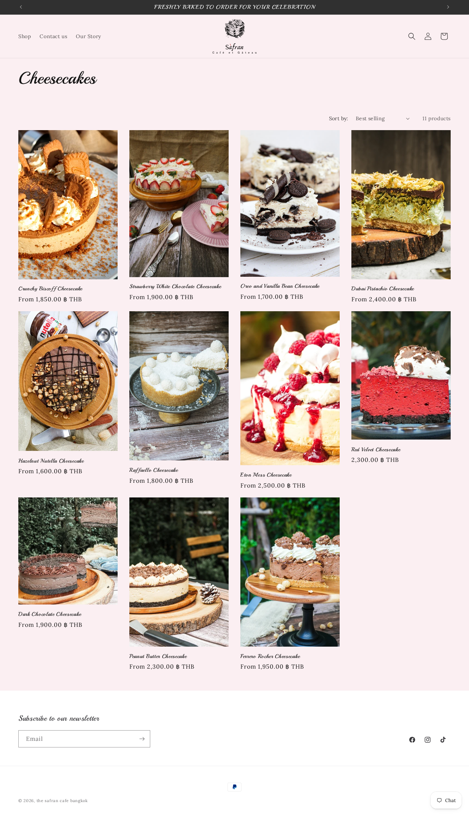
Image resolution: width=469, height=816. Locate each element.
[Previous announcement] (21, 7)
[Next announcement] (448, 7)
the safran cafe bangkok (62, 800)
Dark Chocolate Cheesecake (49, 614)
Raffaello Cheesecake (153, 470)
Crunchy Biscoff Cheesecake (50, 288)
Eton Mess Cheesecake (266, 474)
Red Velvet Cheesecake (375, 449)
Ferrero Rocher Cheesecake (270, 656)
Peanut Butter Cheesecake (158, 656)
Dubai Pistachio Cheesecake (382, 288)
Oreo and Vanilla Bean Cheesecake (280, 286)
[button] (412, 36)
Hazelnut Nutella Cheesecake (51, 460)
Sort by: (338, 118)
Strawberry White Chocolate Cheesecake (175, 286)
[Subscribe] (142, 738)
